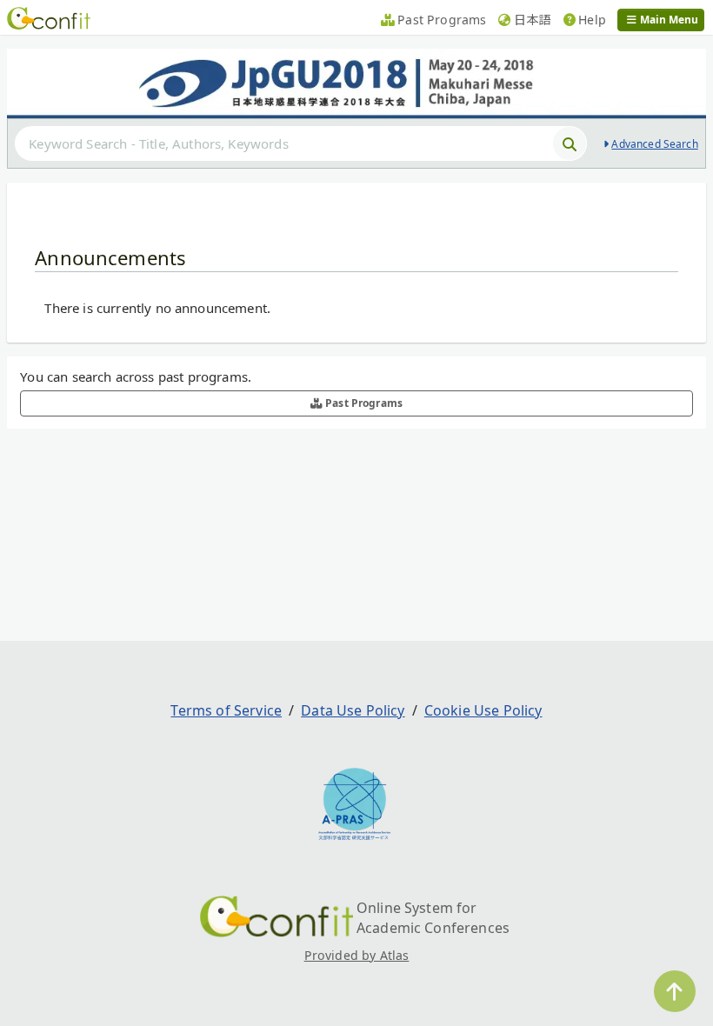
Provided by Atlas (357, 955)
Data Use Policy (352, 710)
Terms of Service (226, 710)
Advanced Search (654, 144)
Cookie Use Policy (483, 710)
